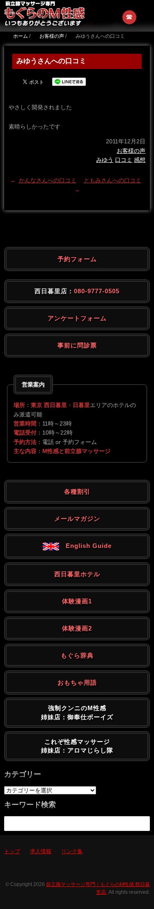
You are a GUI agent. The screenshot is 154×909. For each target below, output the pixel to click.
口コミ (123, 159)
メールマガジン (77, 518)
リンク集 (72, 851)
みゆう (104, 159)
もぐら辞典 (77, 655)
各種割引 (77, 491)
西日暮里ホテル (77, 574)
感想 (139, 159)
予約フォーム (77, 258)
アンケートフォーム (77, 318)
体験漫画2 (77, 628)
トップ (12, 851)
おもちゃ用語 (77, 682)
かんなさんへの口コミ (47, 180)
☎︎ (129, 17)
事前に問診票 (77, 345)
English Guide (85, 545)
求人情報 (40, 851)
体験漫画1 (77, 601)
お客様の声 (131, 150)
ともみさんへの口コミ (112, 180)
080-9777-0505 (97, 291)
